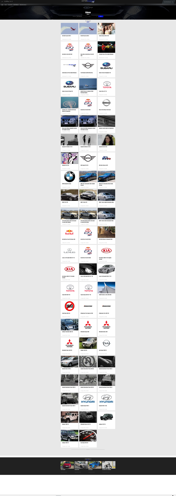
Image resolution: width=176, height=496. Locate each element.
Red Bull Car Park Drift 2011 (85, 109)
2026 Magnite (90, 469)
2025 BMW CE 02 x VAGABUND (106, 469)
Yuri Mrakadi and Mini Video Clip (87, 72)
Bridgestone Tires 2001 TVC (104, 313)
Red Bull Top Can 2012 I (85, 35)
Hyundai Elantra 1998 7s (66, 368)
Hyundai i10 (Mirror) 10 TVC (85, 146)
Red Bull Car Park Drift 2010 (86, 239)
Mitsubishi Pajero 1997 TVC (85, 424)
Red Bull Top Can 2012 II (66, 35)
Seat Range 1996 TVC (84, 442)
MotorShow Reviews (23, 4)
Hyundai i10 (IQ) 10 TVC (103, 146)
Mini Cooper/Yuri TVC (84, 165)
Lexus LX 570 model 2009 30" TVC (68, 257)
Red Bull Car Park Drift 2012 (67, 54)
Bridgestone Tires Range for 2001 (87, 313)
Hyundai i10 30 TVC (65, 165)
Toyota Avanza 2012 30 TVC (104, 35)
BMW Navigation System (66, 183)
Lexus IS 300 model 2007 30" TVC (87, 276)
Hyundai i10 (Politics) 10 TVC (67, 146)
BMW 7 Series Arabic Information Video (106, 220)
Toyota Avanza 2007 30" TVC (86, 294)
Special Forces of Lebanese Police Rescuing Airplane (87, 92)
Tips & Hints (10, 4)
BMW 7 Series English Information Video (106, 202)
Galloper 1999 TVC (84, 350)
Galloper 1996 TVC (65, 442)
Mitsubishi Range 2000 (85, 331)
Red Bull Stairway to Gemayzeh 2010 (105, 239)
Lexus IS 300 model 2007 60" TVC (105, 276)
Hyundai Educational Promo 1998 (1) (68, 405)
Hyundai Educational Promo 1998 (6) (87, 368)
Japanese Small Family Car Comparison (106, 128)
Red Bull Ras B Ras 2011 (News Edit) (68, 239)
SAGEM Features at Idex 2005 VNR (105, 294)
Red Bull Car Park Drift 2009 (86, 257)
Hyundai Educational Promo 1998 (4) (68, 387)
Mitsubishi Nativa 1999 (103, 331)
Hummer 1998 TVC (65, 424)
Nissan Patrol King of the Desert (105, 109)
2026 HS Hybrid (63, 469)
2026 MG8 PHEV (77, 469)
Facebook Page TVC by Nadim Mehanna (106, 54)
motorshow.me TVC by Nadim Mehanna (69, 72)
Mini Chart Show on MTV (103, 165)
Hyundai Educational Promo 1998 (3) (87, 387)
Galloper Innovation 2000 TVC (67, 331)
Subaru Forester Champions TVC (105, 72)
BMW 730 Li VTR (65, 202)
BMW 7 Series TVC (84, 202)
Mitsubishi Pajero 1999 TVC (67, 350)
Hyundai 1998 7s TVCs (103, 405)
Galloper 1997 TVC (102, 424)
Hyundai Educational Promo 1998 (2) (105, 387)
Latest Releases (16, 4)
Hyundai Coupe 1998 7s (85, 405)
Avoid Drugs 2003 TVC (66, 313)
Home (6, 4)
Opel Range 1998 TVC (103, 350)
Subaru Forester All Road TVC (67, 91)
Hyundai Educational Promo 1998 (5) (105, 368)
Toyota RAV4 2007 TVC (66, 294)
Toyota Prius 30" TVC (103, 91)
